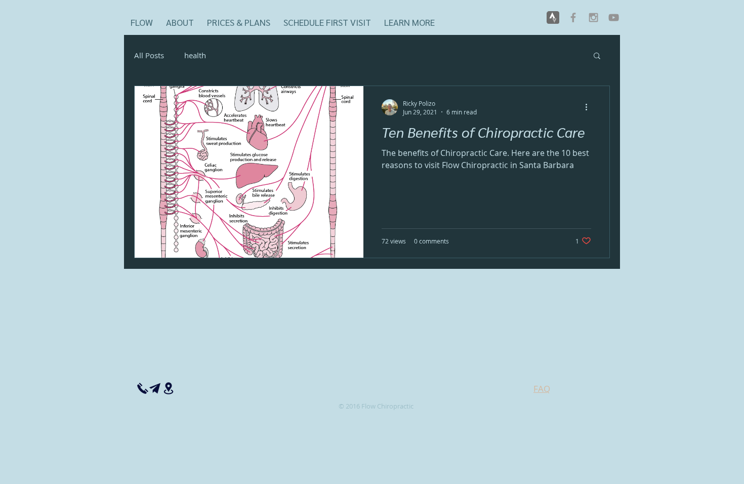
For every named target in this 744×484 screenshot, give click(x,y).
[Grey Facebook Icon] (573, 17)
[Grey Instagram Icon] (593, 17)
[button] (409, 17)
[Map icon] (168, 388)
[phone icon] (142, 388)
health (195, 55)
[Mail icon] (154, 388)
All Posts (149, 55)
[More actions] (590, 107)
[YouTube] (613, 17)
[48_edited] (553, 17)
